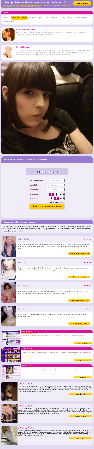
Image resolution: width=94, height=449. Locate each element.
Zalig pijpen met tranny (79, 323)
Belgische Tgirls (36, 18)
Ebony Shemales (66, 18)
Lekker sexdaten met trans (79, 300)
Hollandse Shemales (19, 18)
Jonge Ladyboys (82, 360)
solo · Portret (80, 394)
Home (6, 17)
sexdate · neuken (80, 416)
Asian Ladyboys (51, 18)
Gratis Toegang (82, 3)
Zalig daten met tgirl (79, 277)
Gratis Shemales (82, 343)
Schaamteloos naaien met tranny (79, 254)
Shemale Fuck (83, 377)
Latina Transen (81, 18)
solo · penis (80, 438)
